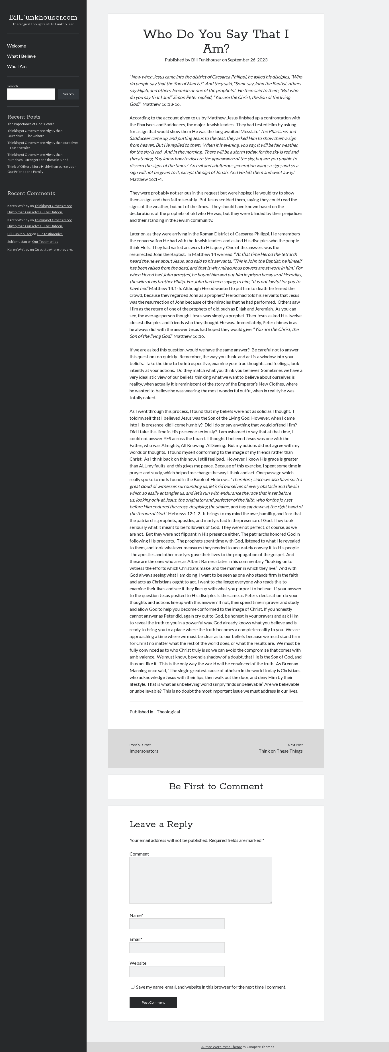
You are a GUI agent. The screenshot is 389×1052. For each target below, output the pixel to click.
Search (12, 86)
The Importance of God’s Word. (31, 124)
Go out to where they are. (53, 249)
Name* (136, 915)
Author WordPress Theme (221, 1047)
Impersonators (144, 750)
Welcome (16, 45)
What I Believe (21, 56)
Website (138, 963)
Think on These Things (281, 750)
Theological (168, 711)
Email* (136, 939)
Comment (139, 853)
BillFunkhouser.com (43, 17)
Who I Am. (17, 66)
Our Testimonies (50, 234)
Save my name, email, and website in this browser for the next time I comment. (211, 986)
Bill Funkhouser (19, 234)
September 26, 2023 (247, 59)
